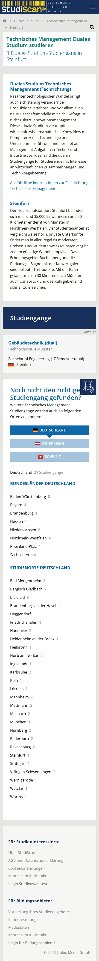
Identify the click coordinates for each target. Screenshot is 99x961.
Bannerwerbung (22, 919)
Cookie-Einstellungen (26, 868)
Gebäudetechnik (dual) (32, 343)
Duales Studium (26, 21)
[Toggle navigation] (93, 7)
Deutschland (53, 430)
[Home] (4, 21)
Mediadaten (18, 927)
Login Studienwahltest (27, 883)
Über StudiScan (21, 852)
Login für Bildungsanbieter (31, 942)
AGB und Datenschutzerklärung (35, 860)
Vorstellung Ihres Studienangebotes (39, 911)
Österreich (53, 443)
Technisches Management (67, 21)
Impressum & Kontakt (27, 875)
